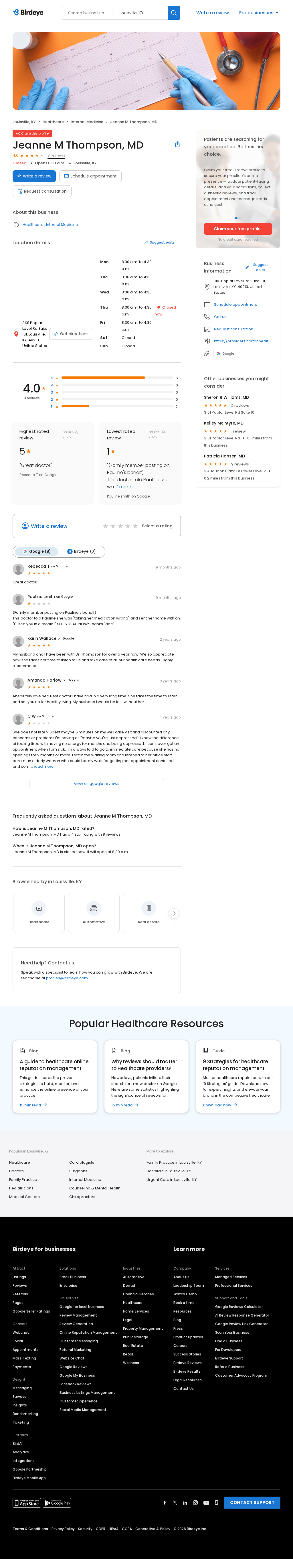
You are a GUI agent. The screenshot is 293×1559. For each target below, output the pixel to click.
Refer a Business (229, 1366)
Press (178, 1328)
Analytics (21, 1452)
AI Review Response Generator (242, 1315)
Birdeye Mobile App (29, 1477)
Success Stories (187, 1354)
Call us (220, 316)
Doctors (16, 1171)
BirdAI (17, 1443)
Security (85, 1528)
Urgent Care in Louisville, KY (171, 1179)
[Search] (174, 13)
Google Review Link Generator (241, 1323)
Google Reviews (74, 1366)
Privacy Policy (63, 1528)
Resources (182, 1311)
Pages (18, 1302)
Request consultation (45, 191)
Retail (128, 1354)
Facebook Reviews (76, 1384)
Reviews (20, 1285)
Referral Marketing (75, 1349)
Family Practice (23, 1179)
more (124, 487)
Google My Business (77, 1375)
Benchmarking (25, 1413)
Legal (127, 1319)
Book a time (184, 1302)
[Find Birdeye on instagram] (195, 1503)
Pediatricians (21, 1188)
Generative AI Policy (152, 1528)
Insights (20, 1405)
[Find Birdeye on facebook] (165, 1503)
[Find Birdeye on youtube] (206, 1503)
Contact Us (183, 1388)
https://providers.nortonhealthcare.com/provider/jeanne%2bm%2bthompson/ (243, 341)
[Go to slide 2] (240, 218)
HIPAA (113, 1528)
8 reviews (56, 155)
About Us (181, 1276)
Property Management (143, 1328)
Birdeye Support (229, 1358)
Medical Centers (24, 1196)
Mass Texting (24, 1358)
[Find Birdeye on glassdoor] (216, 1503)
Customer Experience (79, 1401)
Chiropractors (82, 1196)
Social (18, 1341)
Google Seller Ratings (31, 1311)
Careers (180, 1345)
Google (228, 353)
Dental (129, 1285)
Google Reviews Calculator (239, 1306)
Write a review (212, 12)
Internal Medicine (87, 122)
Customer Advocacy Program (241, 1375)
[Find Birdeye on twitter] (175, 1503)
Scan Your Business (232, 1332)
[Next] (174, 913)
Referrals (20, 1294)
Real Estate (133, 1345)
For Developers (228, 1349)
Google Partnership (30, 1469)
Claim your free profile (237, 229)
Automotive (133, 1276)
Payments (22, 1366)
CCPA (127, 1528)
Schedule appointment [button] (235, 304)
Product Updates (188, 1337)
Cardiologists (81, 1162)
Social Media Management (83, 1409)
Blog (177, 1319)
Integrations (24, 1460)
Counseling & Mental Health (94, 1188)
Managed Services (231, 1276)
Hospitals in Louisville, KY (168, 1171)
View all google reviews (96, 783)
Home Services (136, 1311)
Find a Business (228, 1341)
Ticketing (21, 1422)
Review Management (78, 1315)
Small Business (73, 1276)
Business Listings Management (87, 1392)
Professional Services (233, 1285)
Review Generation (76, 1323)
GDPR (100, 1528)
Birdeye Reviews (187, 1362)
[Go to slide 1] (236, 218)
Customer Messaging (79, 1341)
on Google (59, 566)
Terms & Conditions (30, 1528)
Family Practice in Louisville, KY (174, 1162)
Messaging (22, 1388)
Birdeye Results (187, 1371)
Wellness (131, 1362)
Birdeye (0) (85, 551)
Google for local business (82, 1306)
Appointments (26, 1349)
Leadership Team (188, 1285)
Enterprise (68, 1285)
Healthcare (53, 122)
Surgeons (78, 1171)
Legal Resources (187, 1380)
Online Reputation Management (88, 1332)
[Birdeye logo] (29, 13)
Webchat (21, 1332)
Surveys (19, 1396)
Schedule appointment (93, 176)
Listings (19, 1276)
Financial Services (138, 1294)
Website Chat (72, 1358)
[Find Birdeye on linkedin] (185, 1503)
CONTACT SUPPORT (252, 1502)
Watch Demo (185, 1294)
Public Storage (135, 1337)
